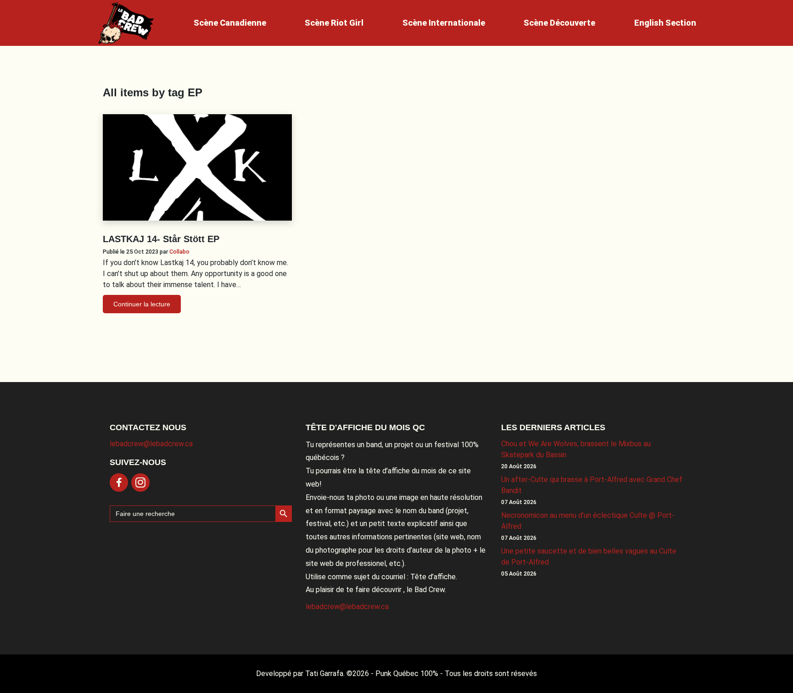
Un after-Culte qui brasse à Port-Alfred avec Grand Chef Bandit (591, 485)
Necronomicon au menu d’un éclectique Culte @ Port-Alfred (588, 521)
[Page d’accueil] (126, 23)
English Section (665, 23)
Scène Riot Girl (334, 23)
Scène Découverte (559, 23)
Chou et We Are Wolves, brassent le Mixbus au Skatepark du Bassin (576, 449)
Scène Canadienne (230, 23)
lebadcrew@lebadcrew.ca (151, 443)
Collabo (179, 251)
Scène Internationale (443, 23)
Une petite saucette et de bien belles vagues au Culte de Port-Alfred (588, 556)
